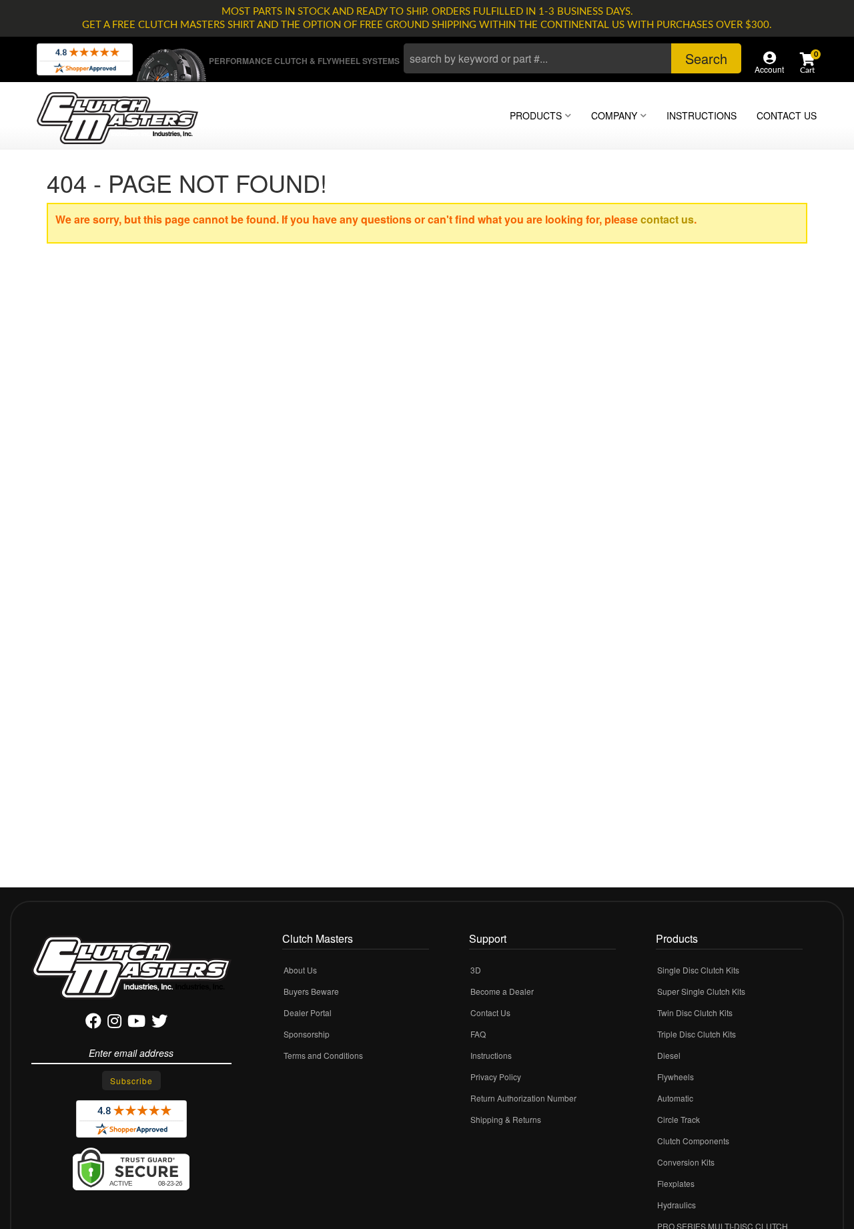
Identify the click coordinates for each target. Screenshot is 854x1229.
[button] (572, 58)
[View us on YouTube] (136, 1023)
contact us (667, 219)
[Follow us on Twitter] (159, 1023)
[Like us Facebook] (93, 1023)
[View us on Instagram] (114, 1023)
